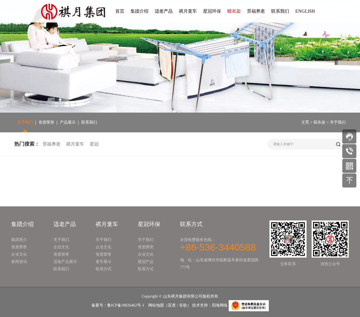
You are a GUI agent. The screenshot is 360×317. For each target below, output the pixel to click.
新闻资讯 (19, 262)
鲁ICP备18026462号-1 (125, 305)
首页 (119, 11)
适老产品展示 (65, 262)
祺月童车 (188, 11)
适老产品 (164, 11)
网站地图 (156, 305)
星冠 (94, 144)
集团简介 (19, 240)
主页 (305, 122)
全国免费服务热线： (218, 244)
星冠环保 (212, 11)
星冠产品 (146, 262)
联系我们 (280, 11)
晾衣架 (234, 11)
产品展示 (68, 122)
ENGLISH (305, 11)
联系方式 (103, 269)
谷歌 (183, 305)
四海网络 (220, 305)
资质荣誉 (46, 122)
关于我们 (25, 122)
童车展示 (103, 262)
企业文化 (19, 254)
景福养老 (256, 11)
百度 (172, 305)
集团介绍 (139, 11)
